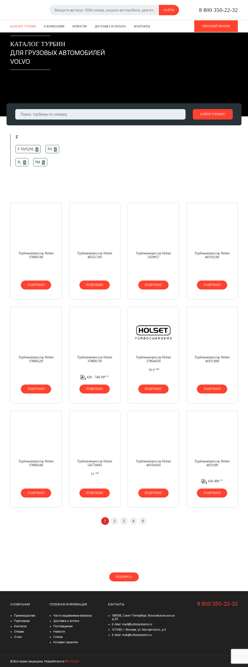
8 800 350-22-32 (218, 10)
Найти (169, 10)
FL (21, 162)
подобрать (124, 577)
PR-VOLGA (72, 661)
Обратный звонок (216, 26)
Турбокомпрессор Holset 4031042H (153, 463)
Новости (79, 26)
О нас (18, 637)
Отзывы (19, 631)
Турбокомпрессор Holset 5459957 (153, 255)
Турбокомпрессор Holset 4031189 (212, 463)
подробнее (36, 285)
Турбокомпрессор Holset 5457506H (94, 463)
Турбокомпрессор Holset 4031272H (94, 255)
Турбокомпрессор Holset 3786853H (36, 255)
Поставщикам (63, 626)
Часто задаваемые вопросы (72, 615)
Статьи (58, 637)
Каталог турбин (23, 26)
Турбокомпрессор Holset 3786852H (36, 359)
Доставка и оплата (110, 26)
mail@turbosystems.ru (137, 624)
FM (39, 162)
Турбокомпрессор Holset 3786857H (94, 359)
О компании (54, 26)
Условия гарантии (65, 642)
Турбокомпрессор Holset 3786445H (153, 359)
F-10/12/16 (28, 149)
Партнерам (22, 621)
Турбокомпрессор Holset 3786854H (36, 463)
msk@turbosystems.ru (137, 635)
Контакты (142, 26)
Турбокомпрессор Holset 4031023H (212, 255)
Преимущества (24, 615)
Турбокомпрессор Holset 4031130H (212, 359)
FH (52, 149)
